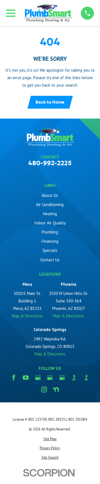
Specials (50, 250)
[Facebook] (14, 377)
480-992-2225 (50, 163)
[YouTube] (26, 377)
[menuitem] (50, 439)
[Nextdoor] (56, 389)
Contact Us (50, 259)
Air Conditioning (50, 204)
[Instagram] (44, 389)
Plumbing (50, 232)
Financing (50, 241)
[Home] (48, 13)
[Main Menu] (10, 13)
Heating (50, 213)
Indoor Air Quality (50, 222)
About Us (50, 195)
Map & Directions (27, 316)
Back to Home (50, 102)
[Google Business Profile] (38, 377)
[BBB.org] (74, 377)
